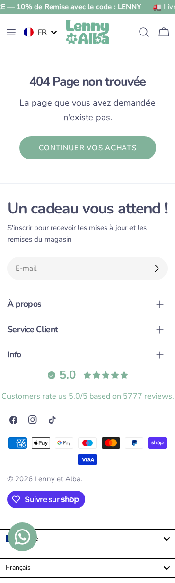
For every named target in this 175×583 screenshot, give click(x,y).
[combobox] (87, 538)
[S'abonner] (156, 268)
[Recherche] (144, 32)
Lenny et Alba (58, 479)
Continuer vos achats (88, 148)
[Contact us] (22, 536)
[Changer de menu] (11, 32)
